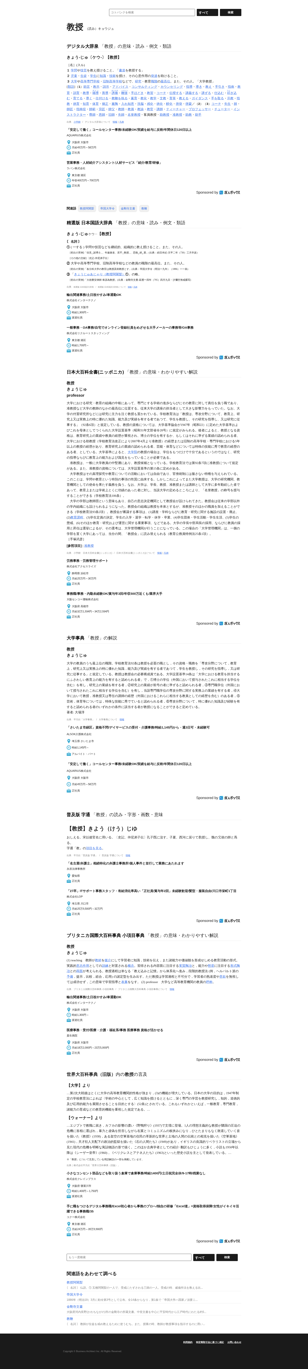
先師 (121, 114)
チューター (222, 109)
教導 (86, 93)
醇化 (169, 104)
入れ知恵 (127, 104)
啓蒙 (188, 104)
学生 (93, 76)
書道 (122, 70)
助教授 (164, 114)
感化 (150, 104)
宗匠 (102, 109)
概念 (131, 966)
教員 (131, 109)
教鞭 (144, 208)
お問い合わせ (234, 1342)
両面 (79, 971)
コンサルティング (144, 87)
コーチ (161, 93)
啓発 (179, 104)
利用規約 (187, 1342)
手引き (220, 87)
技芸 (83, 70)
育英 (172, 98)
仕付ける (102, 98)
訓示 (106, 87)
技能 (112, 76)
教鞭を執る (120, 98)
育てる (78, 98)
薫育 (134, 98)
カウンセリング (171, 87)
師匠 (70, 109)
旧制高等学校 (112, 81)
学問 (74, 70)
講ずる (206, 93)
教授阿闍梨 (87, 208)
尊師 (92, 114)
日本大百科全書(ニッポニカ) (95, 371)
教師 (121, 109)
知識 (103, 76)
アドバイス (120, 87)
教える (184, 98)
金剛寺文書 (128, 208)
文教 (163, 98)
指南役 (81, 109)
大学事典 (75, 637)
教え (208, 87)
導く (89, 98)
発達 (154, 76)
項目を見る (94, 848)
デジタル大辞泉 (83, 46)
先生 (227, 104)
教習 (150, 93)
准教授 (177, 114)
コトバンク (84, 12)
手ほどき (137, 93)
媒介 (108, 960)
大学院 (132, 452)
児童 (74, 76)
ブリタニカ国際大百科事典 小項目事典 (106, 935)
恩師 (102, 114)
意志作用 (82, 966)
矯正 (105, 104)
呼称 (209, 982)
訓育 (76, 93)
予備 (70, 976)
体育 (95, 104)
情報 (115, 122)
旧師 (111, 114)
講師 (159, 109)
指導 (189, 87)
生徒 (83, 76)
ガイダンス (200, 98)
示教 (230, 98)
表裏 (124, 982)
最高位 (165, 81)
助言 (86, 87)
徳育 (76, 104)
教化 (143, 98)
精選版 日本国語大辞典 (89, 222)
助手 (198, 114)
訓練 (105, 966)
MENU (70, 3)
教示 (96, 87)
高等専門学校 (90, 81)
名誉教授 (134, 114)
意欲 (222, 976)
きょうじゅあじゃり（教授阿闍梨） (99, 274)
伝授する (175, 93)
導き (199, 87)
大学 (74, 81)
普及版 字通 (78, 814)
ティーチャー (175, 109)
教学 (153, 98)
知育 (86, 104)
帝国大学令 (107, 208)
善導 (105, 93)
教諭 (140, 109)
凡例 (121, 122)
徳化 (159, 104)
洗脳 (140, 104)
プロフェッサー (200, 109)
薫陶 (115, 104)
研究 (138, 81)
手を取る (217, 98)
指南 (231, 87)
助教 (188, 114)
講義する (191, 93)
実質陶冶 (185, 966)
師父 (111, 109)
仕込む (219, 93)
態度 (211, 966)
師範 (92, 109)
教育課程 (76, 517)
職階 (154, 81)
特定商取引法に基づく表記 (210, 1342)
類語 (71, 87)
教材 (98, 960)
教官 (150, 109)
